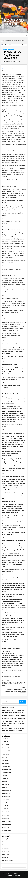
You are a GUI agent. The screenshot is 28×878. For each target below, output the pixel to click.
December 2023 (6, 790)
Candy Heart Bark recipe (14, 356)
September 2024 (6, 772)
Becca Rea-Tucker (20, 160)
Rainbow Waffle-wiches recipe (15, 569)
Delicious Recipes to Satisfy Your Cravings (13, 715)
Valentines (17, 676)
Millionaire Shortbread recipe (15, 516)
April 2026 (5, 742)
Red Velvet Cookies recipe (14, 594)
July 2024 (4, 775)
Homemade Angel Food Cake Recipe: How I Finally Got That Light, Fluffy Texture (13, 729)
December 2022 (6, 821)
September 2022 (6, 830)
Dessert (9, 676)
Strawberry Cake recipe (14, 640)
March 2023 (5, 812)
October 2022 (6, 827)
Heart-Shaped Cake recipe (14, 261)
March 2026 (5, 745)
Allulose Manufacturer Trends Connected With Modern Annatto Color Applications (13, 711)
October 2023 (6, 793)
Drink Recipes (6, 845)
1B (7, 330)
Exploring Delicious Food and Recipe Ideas (13, 718)
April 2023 (5, 809)
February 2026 (6, 748)
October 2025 (6, 751)
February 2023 (6, 815)
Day (6, 676)
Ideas (12, 676)
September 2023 (6, 797)
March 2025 (5, 763)
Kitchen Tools (5, 857)
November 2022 (6, 824)
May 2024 (4, 781)
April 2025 (5, 760)
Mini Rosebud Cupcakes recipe (15, 627)
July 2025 (4, 757)
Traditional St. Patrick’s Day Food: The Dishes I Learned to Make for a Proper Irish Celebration (13, 723)
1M (3, 330)
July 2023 (4, 803)
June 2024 (5, 778)
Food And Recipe (14, 22)
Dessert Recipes (8, 49)
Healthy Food (5, 854)
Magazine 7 (10, 875)
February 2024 (6, 787)
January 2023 (6, 818)
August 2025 (5, 754)
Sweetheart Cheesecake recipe (16, 468)
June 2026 (5, 739)
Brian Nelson (9, 61)
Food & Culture (6, 848)
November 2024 (6, 769)
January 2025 (6, 766)
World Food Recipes (7, 860)
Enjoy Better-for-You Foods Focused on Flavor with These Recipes (15, 690)
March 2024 (5, 784)
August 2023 (5, 800)
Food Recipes (5, 851)
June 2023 (5, 806)
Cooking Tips (5, 839)
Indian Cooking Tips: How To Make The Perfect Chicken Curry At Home (13, 683)
